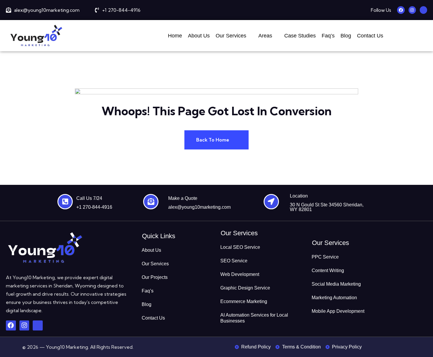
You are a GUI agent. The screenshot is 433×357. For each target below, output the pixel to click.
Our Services (231, 36)
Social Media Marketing (336, 284)
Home (175, 36)
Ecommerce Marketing (243, 301)
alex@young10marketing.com (199, 207)
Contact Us (370, 36)
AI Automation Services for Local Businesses (254, 317)
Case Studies (300, 36)
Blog (346, 36)
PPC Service (325, 256)
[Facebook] (400, 10)
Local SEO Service (240, 247)
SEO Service (233, 260)
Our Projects (155, 277)
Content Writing (328, 270)
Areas (265, 36)
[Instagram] (412, 10)
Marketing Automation (334, 297)
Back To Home (213, 140)
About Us (199, 36)
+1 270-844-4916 (94, 207)
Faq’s (328, 36)
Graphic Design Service (245, 287)
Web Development (239, 274)
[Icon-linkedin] (423, 10)
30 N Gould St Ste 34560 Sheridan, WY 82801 (326, 207)
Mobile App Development (338, 311)
